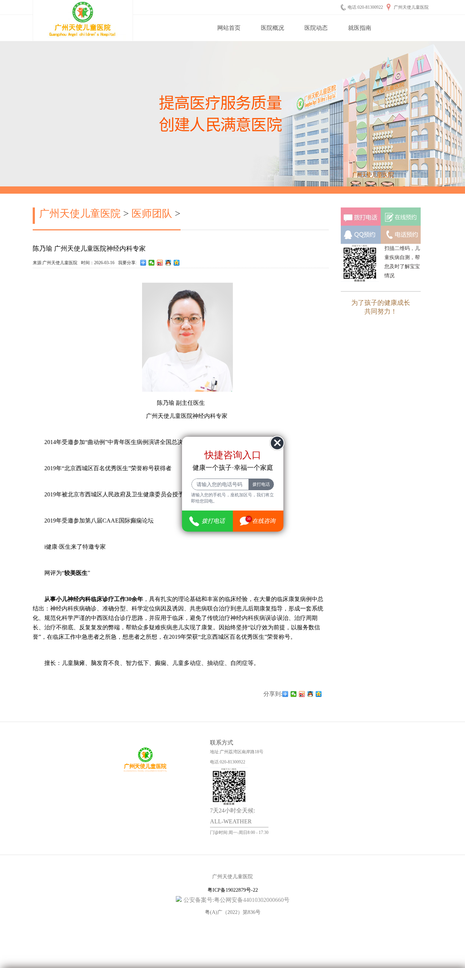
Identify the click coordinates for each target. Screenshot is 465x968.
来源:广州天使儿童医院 (55, 262)
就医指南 (359, 28)
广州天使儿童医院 (80, 213)
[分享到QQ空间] (177, 263)
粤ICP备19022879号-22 (232, 890)
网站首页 (228, 28)
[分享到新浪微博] (160, 263)
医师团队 (152, 213)
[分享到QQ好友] (168, 263)
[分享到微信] (152, 263)
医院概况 (272, 28)
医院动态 (316, 28)
